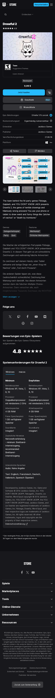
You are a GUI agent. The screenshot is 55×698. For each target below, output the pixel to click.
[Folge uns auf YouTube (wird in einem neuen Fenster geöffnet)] (36, 317)
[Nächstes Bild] (50, 189)
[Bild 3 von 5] (41, 189)
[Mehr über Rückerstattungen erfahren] (51, 121)
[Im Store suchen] (5, 14)
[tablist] (27, 371)
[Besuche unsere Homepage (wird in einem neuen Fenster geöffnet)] (23, 324)
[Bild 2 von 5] (27, 189)
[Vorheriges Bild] (5, 189)
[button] (27, 296)
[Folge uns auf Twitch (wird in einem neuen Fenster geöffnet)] (19, 317)
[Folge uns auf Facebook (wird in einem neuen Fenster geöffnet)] (27, 317)
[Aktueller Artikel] (14, 189)
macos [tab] (22, 372)
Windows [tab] (10, 372)
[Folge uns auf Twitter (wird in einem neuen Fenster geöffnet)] (10, 317)
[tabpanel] (27, 416)
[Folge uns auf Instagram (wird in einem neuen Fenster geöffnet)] (32, 324)
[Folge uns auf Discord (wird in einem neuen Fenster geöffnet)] (45, 317)
